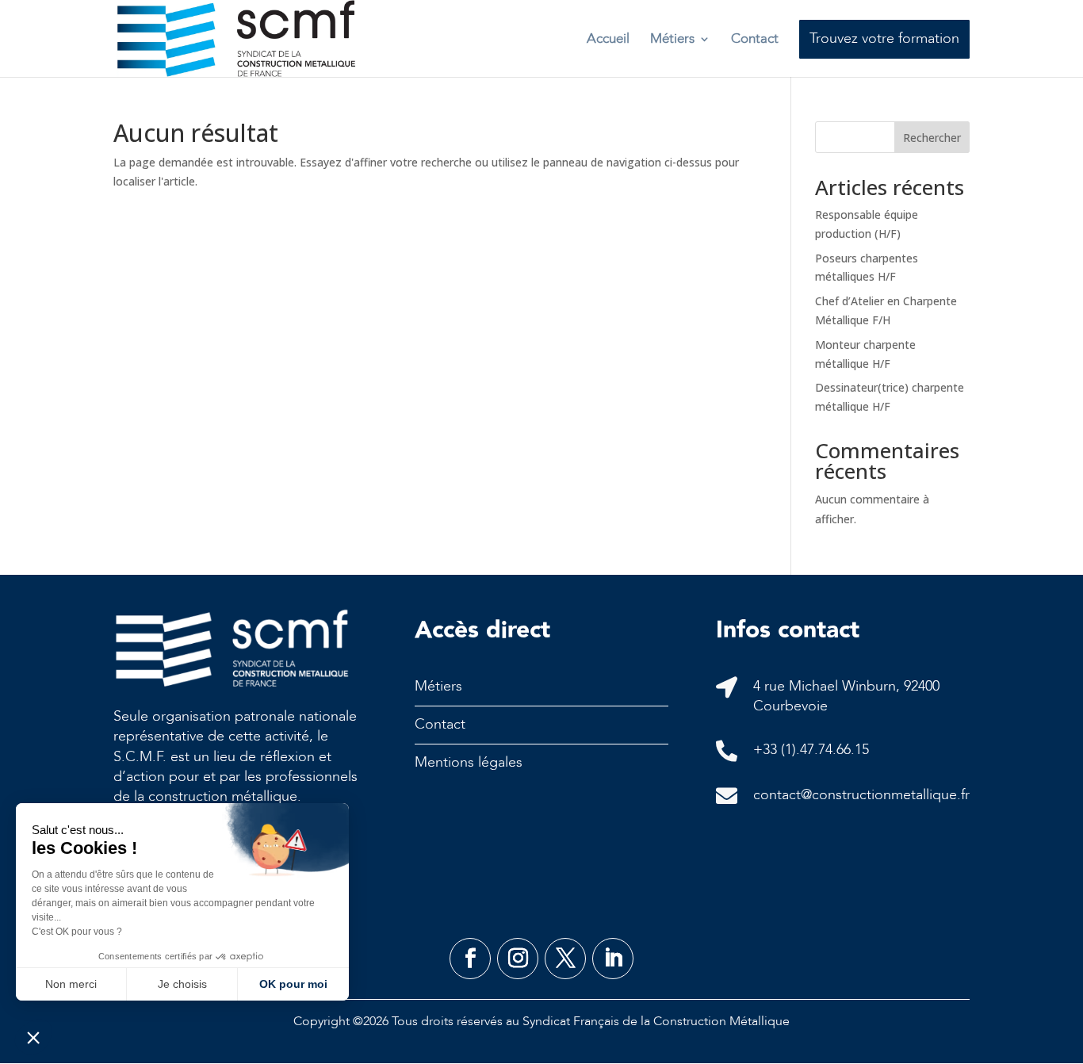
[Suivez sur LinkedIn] (612, 958)
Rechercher (932, 137)
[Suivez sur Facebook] (470, 958)
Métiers (672, 38)
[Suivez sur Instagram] (517, 958)
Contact (755, 38)
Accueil (608, 38)
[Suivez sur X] (565, 958)
